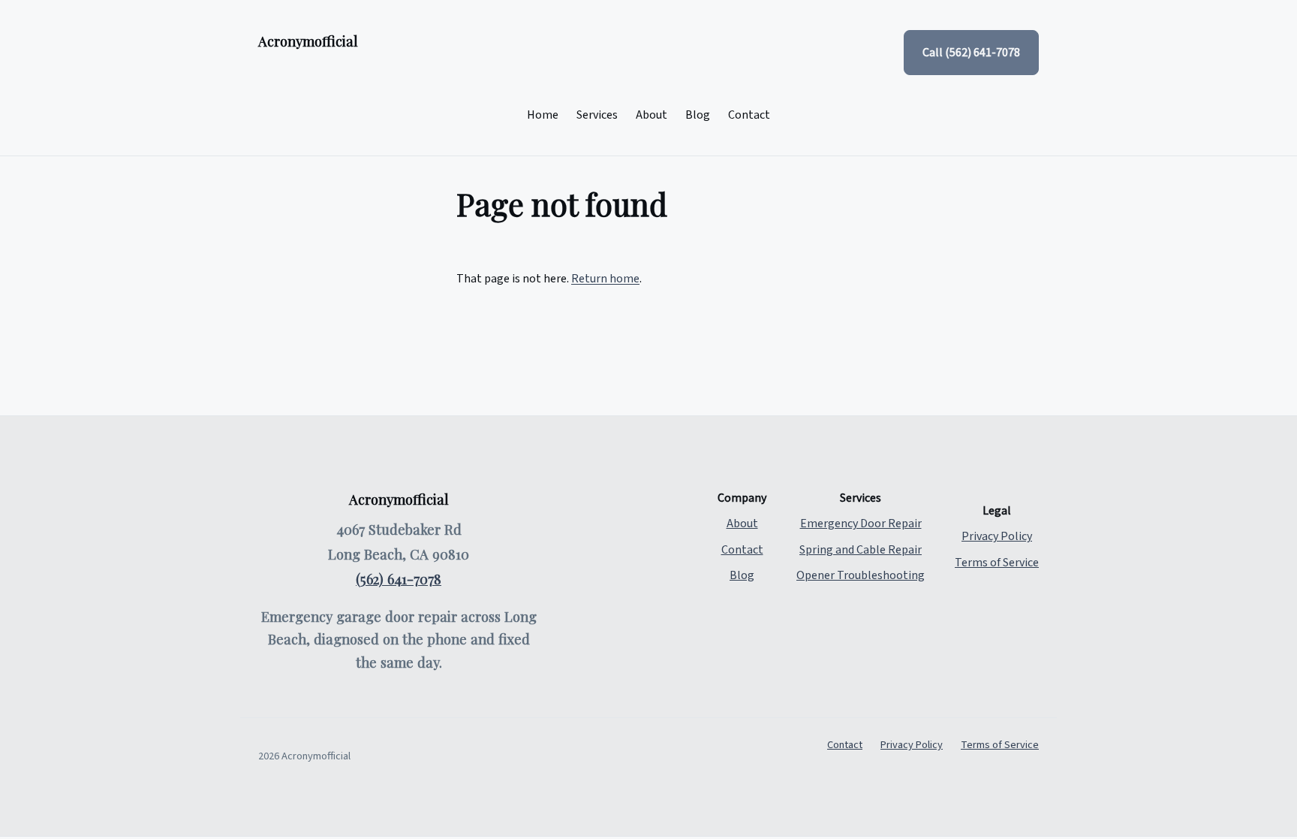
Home (542, 115)
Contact (749, 115)
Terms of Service (997, 562)
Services (597, 115)
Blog (697, 115)
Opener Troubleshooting (860, 575)
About (651, 115)
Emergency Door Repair (861, 523)
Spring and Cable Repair (860, 550)
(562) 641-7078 (398, 578)
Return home (605, 278)
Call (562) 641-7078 (971, 52)
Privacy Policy (996, 536)
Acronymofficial (308, 41)
